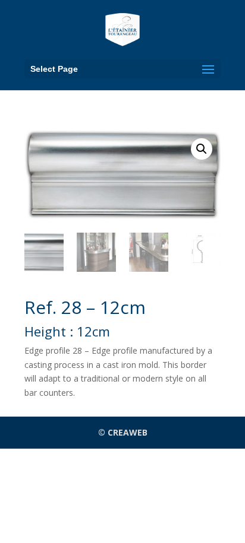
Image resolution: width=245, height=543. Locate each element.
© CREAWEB (122, 432)
